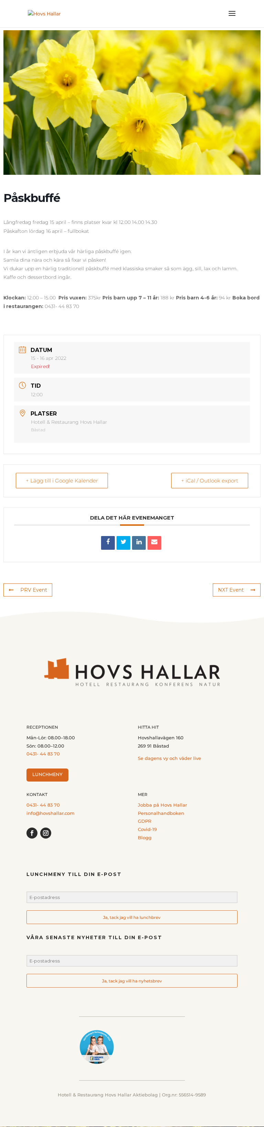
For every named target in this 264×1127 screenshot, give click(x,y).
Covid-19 (147, 829)
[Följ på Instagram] (45, 833)
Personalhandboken (161, 813)
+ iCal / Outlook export (209, 480)
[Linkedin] (139, 543)
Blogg (145, 837)
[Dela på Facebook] (108, 543)
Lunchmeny (47, 775)
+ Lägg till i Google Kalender (62, 480)
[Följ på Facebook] (31, 833)
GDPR (144, 821)
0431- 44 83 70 (43, 753)
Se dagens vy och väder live (169, 758)
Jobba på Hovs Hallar (162, 805)
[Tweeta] (123, 543)
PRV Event (33, 590)
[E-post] (154, 543)
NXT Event (231, 590)
